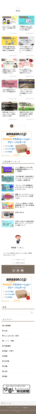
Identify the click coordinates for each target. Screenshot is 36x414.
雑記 (6, 376)
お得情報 (7, 325)
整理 (6, 356)
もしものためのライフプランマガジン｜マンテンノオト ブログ (18, 2)
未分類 (6, 361)
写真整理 (7, 346)
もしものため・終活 (11, 336)
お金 (6, 331)
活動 (6, 366)
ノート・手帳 (9, 341)
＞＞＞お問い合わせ (18, 263)
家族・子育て (9, 351)
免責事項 (25, 407)
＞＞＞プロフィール (18, 259)
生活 (6, 371)
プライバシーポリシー (14, 407)
